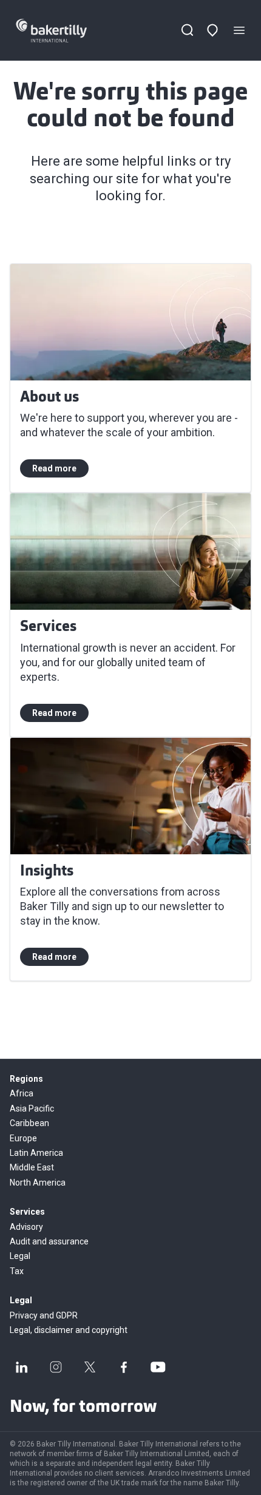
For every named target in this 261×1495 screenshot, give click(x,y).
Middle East (32, 1167)
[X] (90, 1367)
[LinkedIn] (22, 1367)
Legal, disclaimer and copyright (68, 1330)
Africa (21, 1093)
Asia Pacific (32, 1108)
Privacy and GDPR (44, 1315)
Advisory (26, 1227)
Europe (23, 1138)
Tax (17, 1271)
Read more (54, 468)
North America (38, 1182)
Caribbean (29, 1123)
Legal (20, 1256)
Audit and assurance (49, 1241)
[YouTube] (158, 1367)
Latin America (36, 1153)
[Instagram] (56, 1367)
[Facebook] (124, 1367)
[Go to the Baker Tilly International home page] (63, 30)
